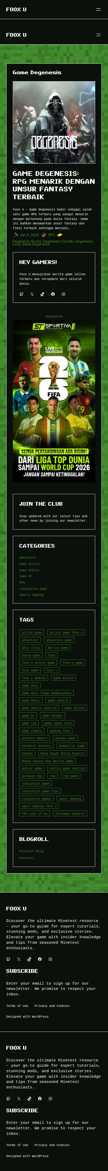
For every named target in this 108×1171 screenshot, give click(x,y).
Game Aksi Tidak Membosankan (46, 693)
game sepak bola (58, 723)
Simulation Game (33, 589)
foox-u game (73, 663)
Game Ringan (52, 715)
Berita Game (58, 648)
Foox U (16, 9)
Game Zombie (32, 731)
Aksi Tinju (31, 648)
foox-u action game (38, 663)
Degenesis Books (27, 241)
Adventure (27, 557)
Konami (27, 753)
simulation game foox (40, 791)
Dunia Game (31, 655)
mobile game (32, 768)
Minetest (26, 858)
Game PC (25, 576)
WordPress (40, 1016)
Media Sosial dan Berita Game (47, 761)
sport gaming (70, 799)
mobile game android (67, 768)
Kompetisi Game (72, 746)
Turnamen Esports (70, 814)
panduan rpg (32, 776)
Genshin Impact (34, 738)
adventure (30, 640)
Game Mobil (31, 700)
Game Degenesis (36, 244)
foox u (51, 670)
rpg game (70, 776)
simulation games (36, 799)
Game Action (29, 564)
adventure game (59, 640)
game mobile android (39, 708)
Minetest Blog (31, 851)
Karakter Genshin (36, 746)
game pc (28, 715)
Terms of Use (17, 1006)
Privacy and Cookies (52, 1006)
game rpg (29, 723)
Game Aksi (30, 685)
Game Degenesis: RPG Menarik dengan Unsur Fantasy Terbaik (54, 185)
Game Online (74, 708)
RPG (52, 235)
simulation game (35, 783)
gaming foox (60, 731)
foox (51, 655)
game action (63, 678)
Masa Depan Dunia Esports (63, 753)
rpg (52, 776)
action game (32, 632)
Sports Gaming (31, 595)
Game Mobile (29, 570)
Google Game (65, 738)
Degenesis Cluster (58, 241)
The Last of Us (34, 814)
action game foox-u (66, 632)
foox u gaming (34, 678)
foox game (30, 670)
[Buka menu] (98, 9)
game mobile (58, 700)
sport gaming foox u (39, 806)
